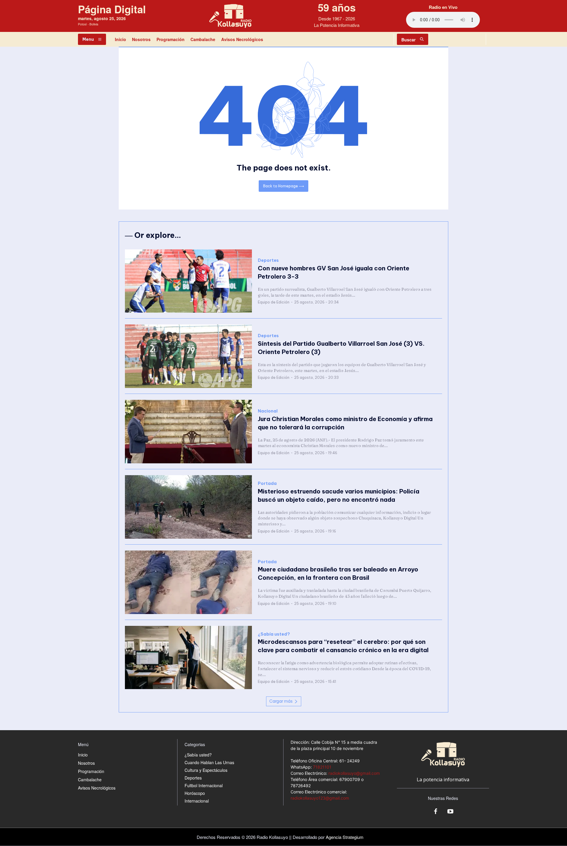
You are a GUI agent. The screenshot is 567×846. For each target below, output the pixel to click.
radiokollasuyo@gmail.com (354, 773)
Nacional (268, 411)
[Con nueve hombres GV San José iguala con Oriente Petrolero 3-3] (188, 281)
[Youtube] (450, 812)
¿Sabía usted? (274, 634)
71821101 (322, 766)
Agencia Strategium (345, 837)
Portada (267, 483)
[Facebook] (435, 812)
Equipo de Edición (273, 302)
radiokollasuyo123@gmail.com (320, 797)
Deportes (268, 260)
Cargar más (281, 701)
